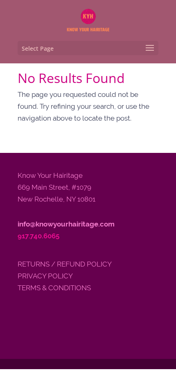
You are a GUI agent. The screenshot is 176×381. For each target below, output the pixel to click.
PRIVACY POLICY (45, 276)
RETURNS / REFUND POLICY (65, 264)
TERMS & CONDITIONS (54, 288)
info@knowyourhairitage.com (66, 224)
